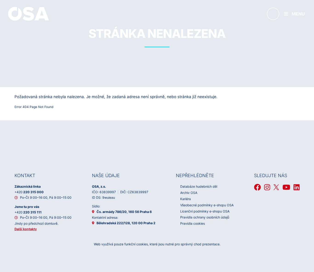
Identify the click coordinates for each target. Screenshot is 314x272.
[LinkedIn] (297, 187)
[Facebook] (257, 187)
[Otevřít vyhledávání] (273, 14)
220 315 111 (28, 212)
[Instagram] (267, 187)
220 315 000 (29, 192)
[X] (276, 187)
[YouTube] (286, 187)
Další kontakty (25, 229)
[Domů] (28, 13)
